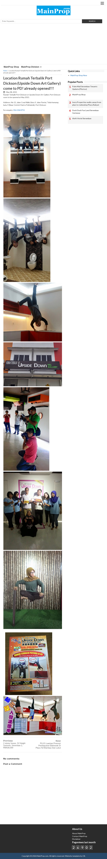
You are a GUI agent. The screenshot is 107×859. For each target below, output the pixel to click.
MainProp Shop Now (78, 75)
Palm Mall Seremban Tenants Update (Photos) (84, 87)
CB (84, 856)
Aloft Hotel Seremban (81, 118)
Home (5, 70)
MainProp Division (30, 67)
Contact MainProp (79, 836)
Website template (72, 856)
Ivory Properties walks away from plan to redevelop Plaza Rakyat (86, 103)
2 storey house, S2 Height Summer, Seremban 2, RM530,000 (14, 745)
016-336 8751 (19, 110)
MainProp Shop (11, 67)
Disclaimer (76, 839)
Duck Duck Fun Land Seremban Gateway (85, 111)
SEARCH (92, 21)
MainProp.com (42, 856)
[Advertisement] (53, 44)
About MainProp (79, 833)
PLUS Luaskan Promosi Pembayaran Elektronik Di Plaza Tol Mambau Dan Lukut (48, 745)
